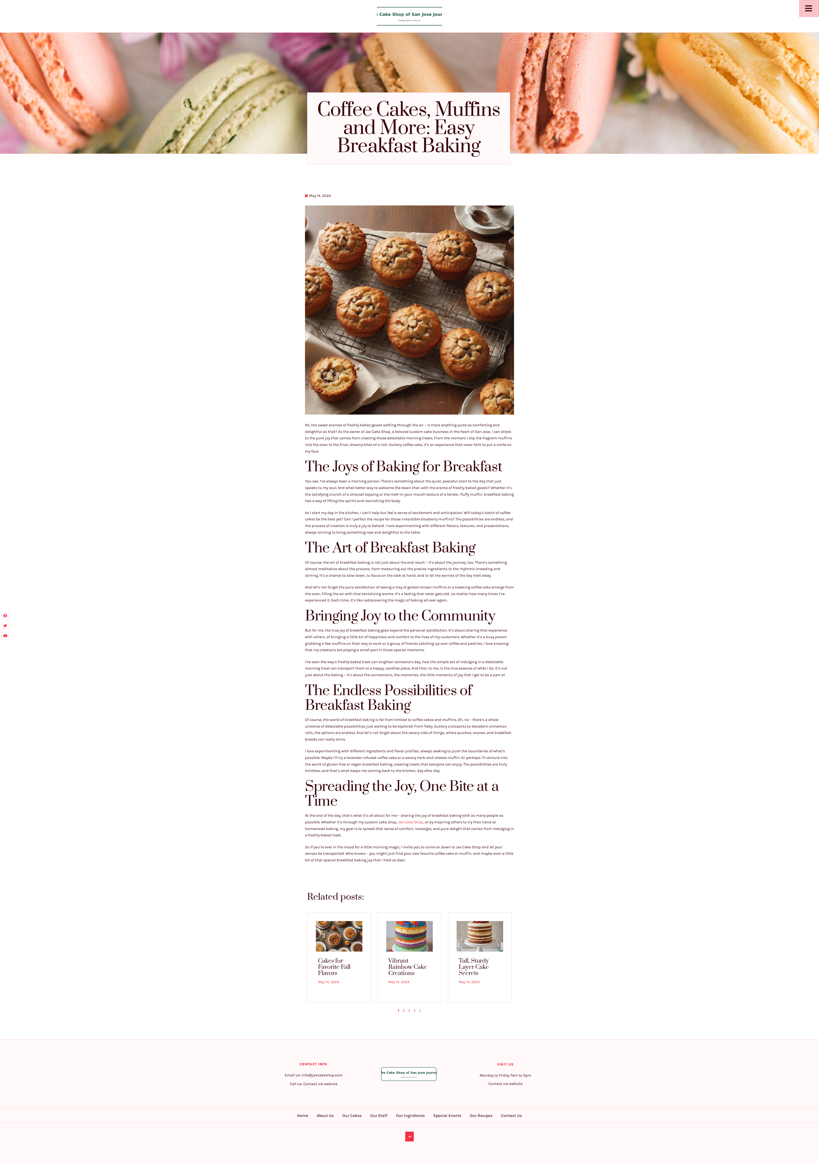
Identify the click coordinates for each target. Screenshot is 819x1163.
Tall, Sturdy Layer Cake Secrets (474, 967)
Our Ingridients (410, 1115)
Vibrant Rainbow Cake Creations (407, 967)
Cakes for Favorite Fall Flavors (334, 967)
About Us (325, 1115)
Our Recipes (481, 1115)
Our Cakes (352, 1115)
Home (302, 1115)
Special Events (447, 1115)
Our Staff (379, 1115)
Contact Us (511, 1115)
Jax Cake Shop (410, 822)
